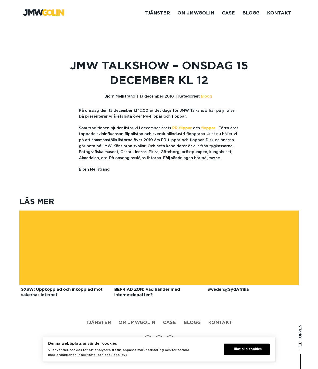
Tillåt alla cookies (247, 349)
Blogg (251, 13)
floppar (208, 128)
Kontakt (279, 13)
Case (228, 13)
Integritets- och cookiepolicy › (102, 355)
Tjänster (157, 13)
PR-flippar (182, 128)
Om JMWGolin (195, 13)
